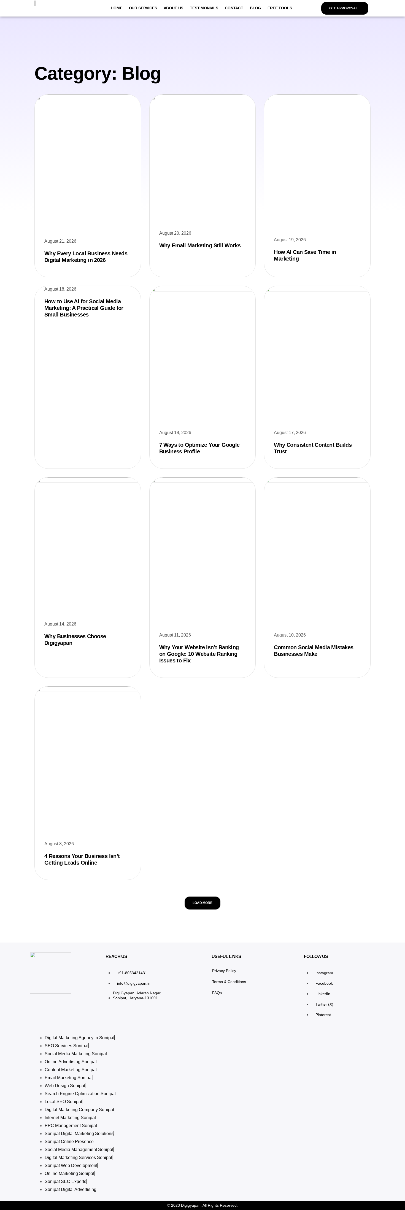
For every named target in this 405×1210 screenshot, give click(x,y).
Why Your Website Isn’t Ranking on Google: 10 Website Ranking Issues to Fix (199, 654)
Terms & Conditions (229, 981)
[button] (202, 903)
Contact (234, 8)
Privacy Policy (224, 970)
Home (116, 8)
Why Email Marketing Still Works (200, 245)
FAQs (217, 992)
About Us (173, 8)
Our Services (143, 8)
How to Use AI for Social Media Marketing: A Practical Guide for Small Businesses (83, 308)
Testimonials (204, 8)
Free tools (280, 8)
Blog (255, 8)
